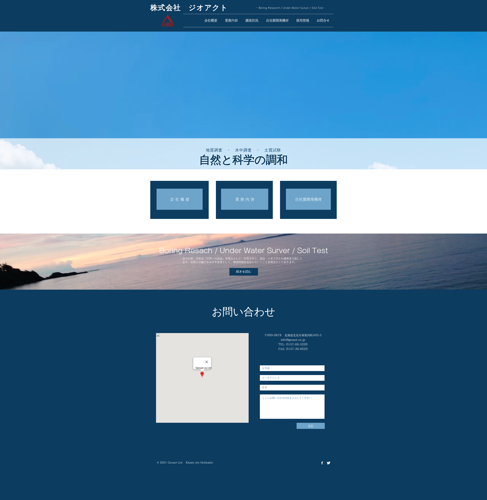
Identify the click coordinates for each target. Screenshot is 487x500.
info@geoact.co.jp (293, 339)
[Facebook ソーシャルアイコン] (322, 463)
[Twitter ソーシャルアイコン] (328, 463)
